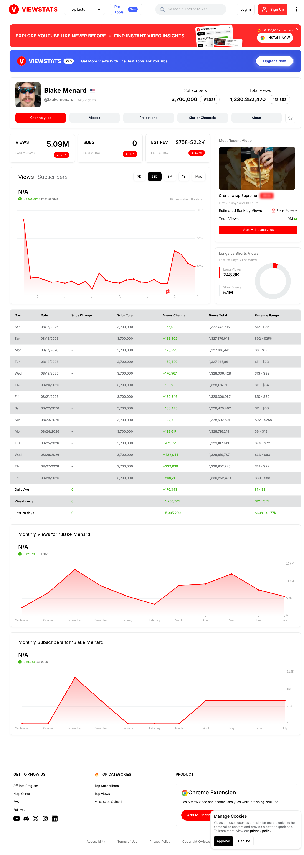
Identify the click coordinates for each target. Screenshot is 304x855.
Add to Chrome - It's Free (209, 815)
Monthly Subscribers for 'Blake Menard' (61, 641)
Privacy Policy (159, 842)
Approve (223, 841)
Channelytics (40, 118)
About (256, 118)
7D (139, 176)
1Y (183, 176)
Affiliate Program (25, 786)
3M (170, 176)
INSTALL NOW (279, 38)
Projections (148, 118)
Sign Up (277, 9)
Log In (245, 9)
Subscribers (53, 177)
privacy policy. (261, 831)
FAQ (16, 802)
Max (198, 176)
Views (26, 177)
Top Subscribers (107, 786)
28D (155, 176)
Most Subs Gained (108, 802)
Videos (94, 118)
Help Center (22, 794)
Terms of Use (127, 842)
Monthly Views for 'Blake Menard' (54, 534)
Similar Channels (202, 118)
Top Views (102, 794)
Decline (244, 841)
